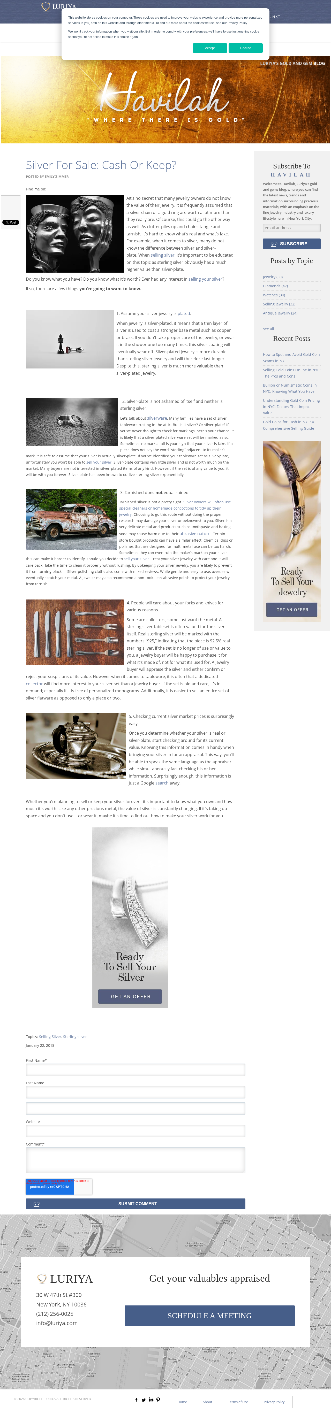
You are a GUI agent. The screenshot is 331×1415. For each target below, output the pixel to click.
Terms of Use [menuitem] (238, 1401)
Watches (274, 295)
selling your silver (205, 279)
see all (268, 328)
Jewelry (273, 276)
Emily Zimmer (57, 176)
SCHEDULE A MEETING (210, 1315)
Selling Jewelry (279, 304)
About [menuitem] (207, 1401)
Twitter (58, 189)
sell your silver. (99, 462)
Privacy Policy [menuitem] (274, 1401)
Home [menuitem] (182, 1401)
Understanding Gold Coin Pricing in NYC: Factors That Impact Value (291, 406)
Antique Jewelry (280, 313)
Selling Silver (50, 1036)
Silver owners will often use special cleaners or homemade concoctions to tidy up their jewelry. (175, 508)
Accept (210, 48)
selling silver (163, 255)
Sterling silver (75, 1036)
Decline (245, 48)
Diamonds (275, 285)
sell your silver (136, 558)
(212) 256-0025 (54, 1313)
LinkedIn (50, 189)
